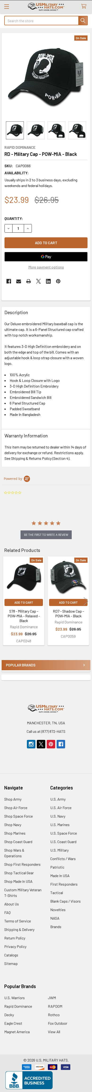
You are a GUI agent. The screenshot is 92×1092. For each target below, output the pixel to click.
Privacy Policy (15, 946)
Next (86, 601)
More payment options (46, 267)
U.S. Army (58, 799)
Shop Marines (14, 833)
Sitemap (11, 963)
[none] (46, 77)
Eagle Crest (13, 1023)
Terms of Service (17, 921)
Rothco (54, 1014)
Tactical (56, 892)
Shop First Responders (22, 864)
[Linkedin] (48, 281)
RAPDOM (55, 1006)
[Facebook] (8, 281)
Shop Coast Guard (18, 841)
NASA (54, 918)
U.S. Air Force (60, 807)
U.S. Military (59, 850)
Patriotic (57, 867)
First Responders (64, 884)
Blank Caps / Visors (65, 901)
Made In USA (60, 875)
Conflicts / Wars (63, 858)
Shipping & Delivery (19, 929)
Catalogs (11, 955)
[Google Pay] (46, 256)
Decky (9, 1014)
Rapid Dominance (18, 1006)
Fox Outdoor (57, 1023)
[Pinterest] (58, 281)
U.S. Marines (60, 824)
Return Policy (14, 938)
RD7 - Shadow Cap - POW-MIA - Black (68, 613)
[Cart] (85, 6)
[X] (38, 281)
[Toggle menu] (6, 6)
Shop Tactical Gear (19, 872)
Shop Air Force (15, 807)
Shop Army (12, 799)
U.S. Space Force (63, 833)
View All (54, 1031)
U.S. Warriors (14, 997)
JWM (52, 997)
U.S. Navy (57, 816)
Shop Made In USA (18, 881)
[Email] (18, 281)
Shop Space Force (18, 816)
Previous (6, 601)
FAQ (7, 912)
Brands (55, 926)
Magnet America (17, 1031)
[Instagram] (31, 744)
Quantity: (13, 218)
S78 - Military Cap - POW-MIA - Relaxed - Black (24, 616)
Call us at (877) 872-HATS (46, 731)
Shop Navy (12, 824)
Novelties (58, 909)
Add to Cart (23, 602)
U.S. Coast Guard (63, 841)
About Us (11, 904)
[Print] (28, 281)
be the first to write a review (46, 535)
